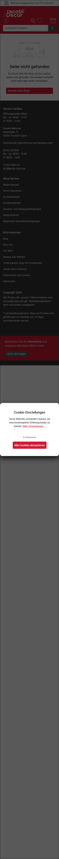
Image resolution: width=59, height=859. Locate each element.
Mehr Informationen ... (34, 426)
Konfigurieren (29, 437)
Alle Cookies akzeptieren (29, 445)
